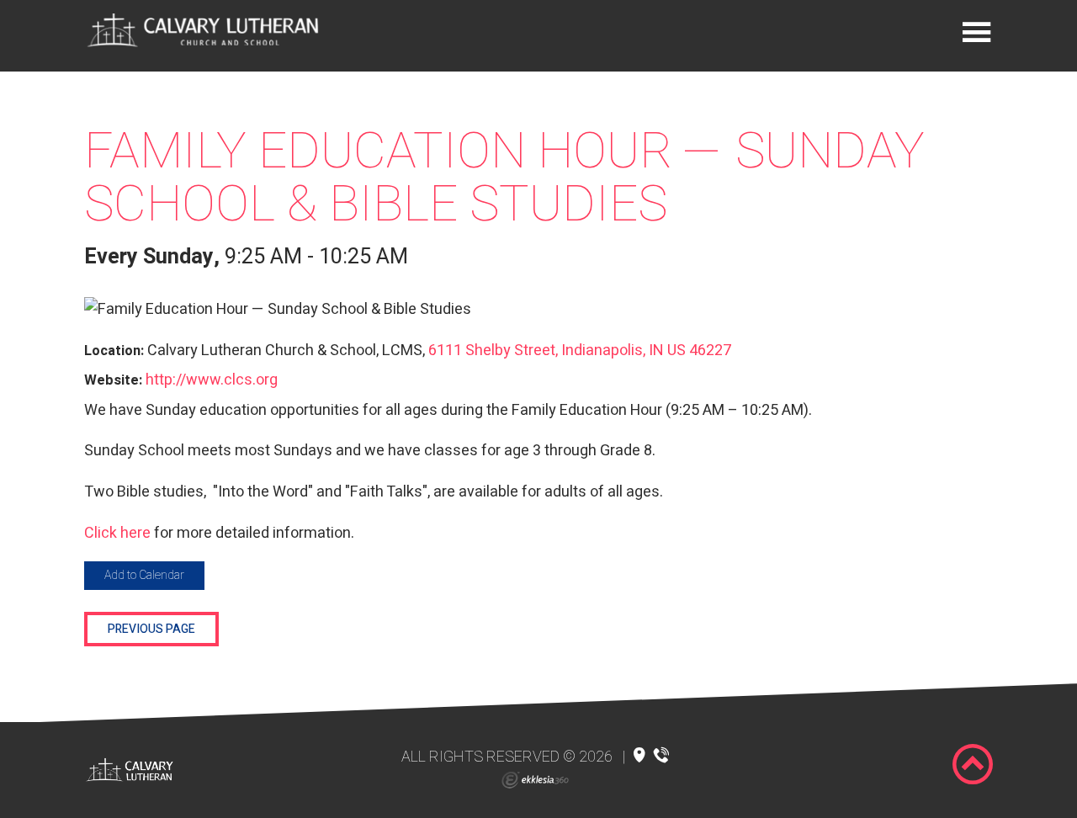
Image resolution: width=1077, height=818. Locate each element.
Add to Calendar (144, 575)
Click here (117, 533)
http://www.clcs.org (212, 380)
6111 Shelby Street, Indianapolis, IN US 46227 (579, 350)
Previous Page (151, 629)
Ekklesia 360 (535, 780)
